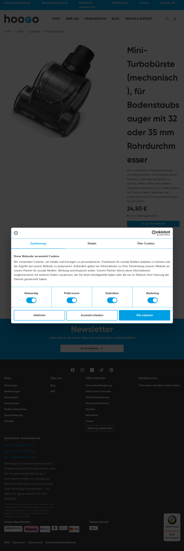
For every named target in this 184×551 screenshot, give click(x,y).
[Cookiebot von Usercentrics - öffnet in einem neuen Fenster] (154, 233)
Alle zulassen (144, 315)
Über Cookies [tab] (146, 243)
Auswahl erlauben (92, 315)
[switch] (72, 300)
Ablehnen (39, 315)
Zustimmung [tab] (38, 243)
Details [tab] (92, 243)
